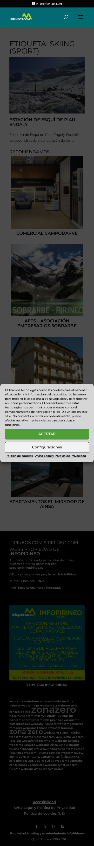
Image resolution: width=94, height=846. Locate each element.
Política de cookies (19, 456)
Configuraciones (47, 447)
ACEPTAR (47, 434)
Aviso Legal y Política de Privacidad (60, 456)
